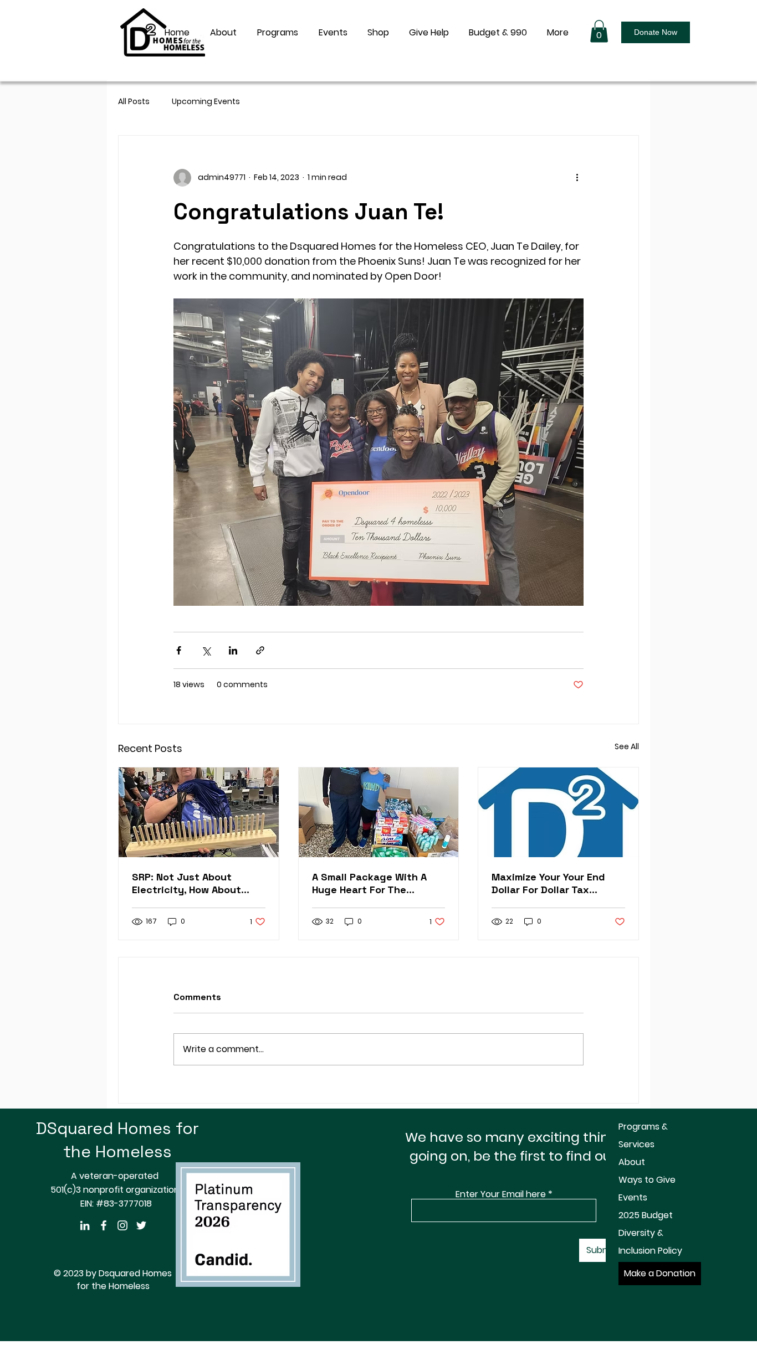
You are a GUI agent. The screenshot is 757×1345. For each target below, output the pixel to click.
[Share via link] (260, 650)
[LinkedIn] (84, 1225)
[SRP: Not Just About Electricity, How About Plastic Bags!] (199, 812)
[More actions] (577, 177)
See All (627, 746)
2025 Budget (645, 1215)
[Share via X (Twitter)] (206, 650)
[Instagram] (122, 1225)
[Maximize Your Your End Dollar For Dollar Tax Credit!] (558, 812)
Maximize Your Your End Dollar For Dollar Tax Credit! (548, 883)
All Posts (134, 101)
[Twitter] (141, 1225)
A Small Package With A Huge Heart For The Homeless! (369, 883)
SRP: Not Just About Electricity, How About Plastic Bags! (186, 883)
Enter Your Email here (501, 1194)
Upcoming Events (206, 101)
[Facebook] (103, 1225)
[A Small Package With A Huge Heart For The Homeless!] (379, 812)
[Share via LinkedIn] (233, 650)
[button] (599, 31)
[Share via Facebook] (178, 650)
